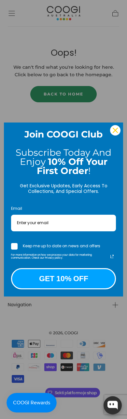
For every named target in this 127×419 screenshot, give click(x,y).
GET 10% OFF (63, 278)
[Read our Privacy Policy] (112, 256)
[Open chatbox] (113, 405)
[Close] (115, 130)
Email (16, 208)
